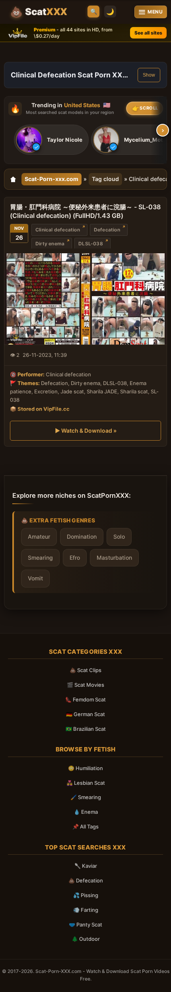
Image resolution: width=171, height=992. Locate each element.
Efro (75, 557)
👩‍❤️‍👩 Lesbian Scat (85, 783)
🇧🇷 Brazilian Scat (86, 729)
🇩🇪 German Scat (85, 714)
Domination (82, 536)
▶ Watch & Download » (86, 430)
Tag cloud (105, 178)
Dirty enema (49, 244)
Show (149, 75)
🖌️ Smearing (85, 797)
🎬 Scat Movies (85, 685)
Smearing (40, 557)
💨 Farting (85, 910)
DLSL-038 (90, 244)
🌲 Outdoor (86, 939)
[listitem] (51, 140)
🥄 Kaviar (85, 866)
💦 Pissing (85, 895)
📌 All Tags (85, 826)
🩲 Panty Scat (85, 924)
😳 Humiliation (85, 768)
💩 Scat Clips (85, 670)
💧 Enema (86, 812)
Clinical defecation (57, 230)
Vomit (35, 578)
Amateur (39, 536)
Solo (119, 536)
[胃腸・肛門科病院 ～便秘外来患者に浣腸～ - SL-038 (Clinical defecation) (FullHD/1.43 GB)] (85, 299)
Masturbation (114, 557)
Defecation (107, 230)
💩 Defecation (85, 880)
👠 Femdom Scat (85, 699)
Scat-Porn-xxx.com (51, 178)
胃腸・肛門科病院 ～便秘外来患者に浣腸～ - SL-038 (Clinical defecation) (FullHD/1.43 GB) (85, 211)
